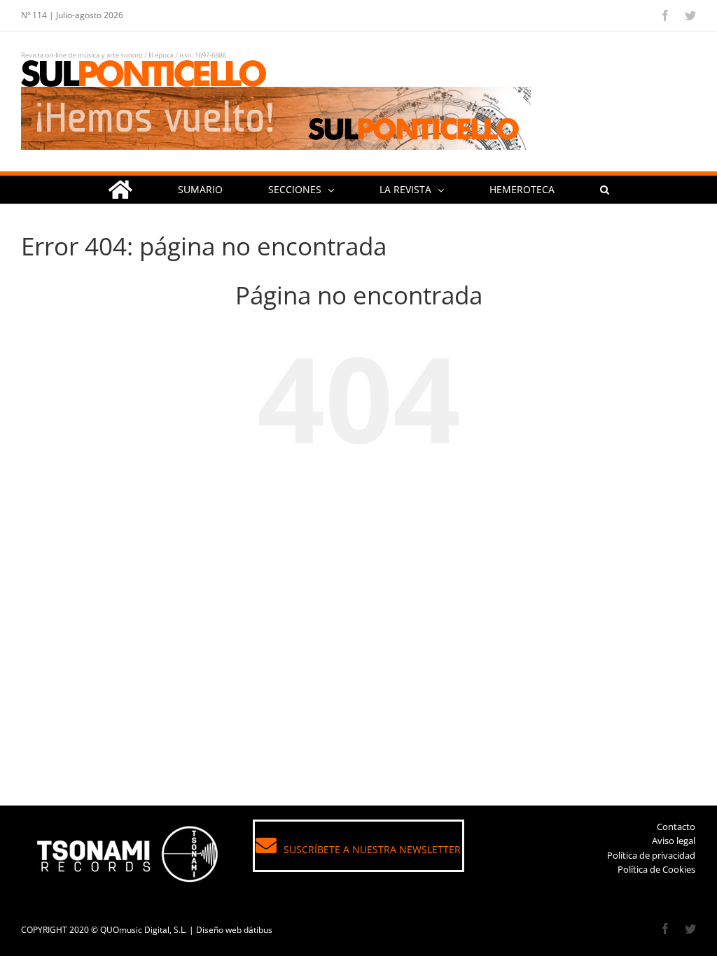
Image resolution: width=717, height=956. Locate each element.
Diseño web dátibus (234, 930)
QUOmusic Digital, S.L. (143, 930)
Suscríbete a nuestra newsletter (372, 849)
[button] (604, 190)
